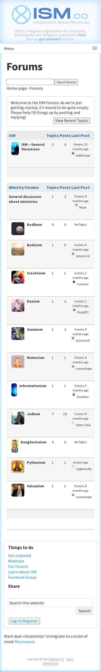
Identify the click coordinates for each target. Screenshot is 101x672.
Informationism (32, 385)
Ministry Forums (24, 187)
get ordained (49, 39)
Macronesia (25, 641)
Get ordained (19, 555)
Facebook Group (22, 577)
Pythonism (36, 462)
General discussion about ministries (25, 199)
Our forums (18, 566)
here (82, 35)
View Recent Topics (71, 120)
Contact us (51, 663)
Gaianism (35, 329)
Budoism (34, 245)
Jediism (33, 414)
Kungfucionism (33, 442)
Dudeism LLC (56, 659)
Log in (70, 659)
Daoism (33, 301)
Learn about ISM (22, 571)
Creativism (36, 273)
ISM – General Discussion (33, 146)
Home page (16, 88)
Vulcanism (35, 486)
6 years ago (80, 462)
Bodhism (34, 224)
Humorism (35, 357)
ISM (12, 135)
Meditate (16, 560)
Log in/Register (24, 620)
